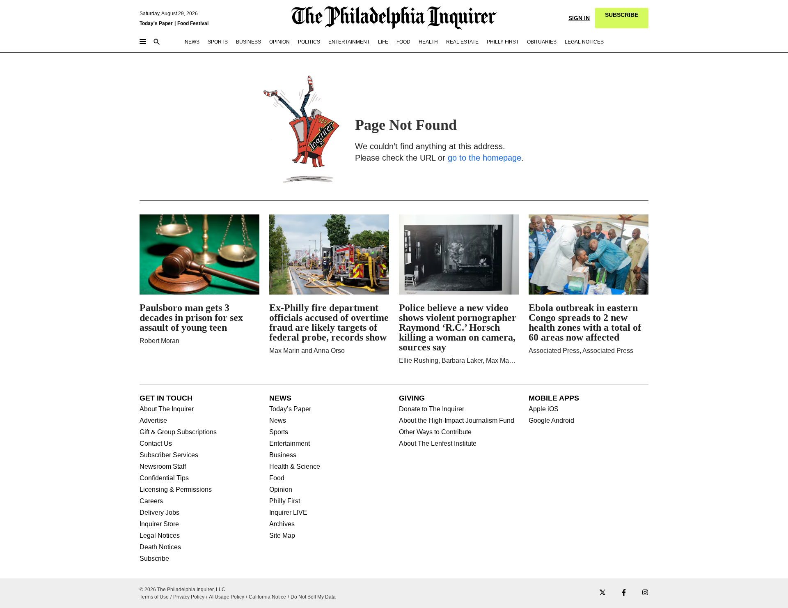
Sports (278, 432)
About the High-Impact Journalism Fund (456, 420)
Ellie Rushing (418, 360)
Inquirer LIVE (288, 512)
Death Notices (160, 547)
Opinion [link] (279, 42)
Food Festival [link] (192, 23)
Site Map (282, 535)
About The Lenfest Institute (437, 443)
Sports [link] (218, 42)
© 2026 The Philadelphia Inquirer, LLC (182, 589)
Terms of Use (154, 597)
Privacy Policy (188, 597)
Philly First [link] (503, 42)
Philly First (284, 501)
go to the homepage (484, 157)
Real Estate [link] (462, 42)
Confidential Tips (164, 478)
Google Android (551, 420)
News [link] (192, 42)
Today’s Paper (290, 409)
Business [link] (248, 42)
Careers (151, 501)
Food (276, 478)
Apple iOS (544, 409)
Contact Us (156, 443)
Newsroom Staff (163, 466)
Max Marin (284, 350)
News (277, 420)
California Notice (267, 597)
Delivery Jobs (159, 512)
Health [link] (428, 42)
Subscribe (154, 558)
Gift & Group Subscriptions (178, 432)
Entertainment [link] (349, 42)
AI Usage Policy (226, 597)
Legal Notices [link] (584, 42)
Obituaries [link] (542, 42)
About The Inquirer (167, 409)
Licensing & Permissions (176, 489)
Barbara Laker (462, 360)
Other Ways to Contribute (435, 432)
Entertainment (289, 443)
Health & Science (294, 466)
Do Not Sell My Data (313, 597)
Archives (282, 524)
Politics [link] (309, 42)
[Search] (156, 43)
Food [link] (403, 42)
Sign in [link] (579, 18)
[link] (621, 18)
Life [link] (383, 42)
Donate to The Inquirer (431, 409)
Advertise (153, 420)
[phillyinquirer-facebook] (624, 593)
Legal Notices (160, 535)
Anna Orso (329, 350)
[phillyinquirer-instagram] (645, 593)
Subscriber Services (169, 455)
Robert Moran (159, 340)
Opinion (280, 489)
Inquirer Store (159, 524)
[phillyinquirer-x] (602, 593)
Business (282, 455)
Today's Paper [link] (156, 23)
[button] (621, 18)
